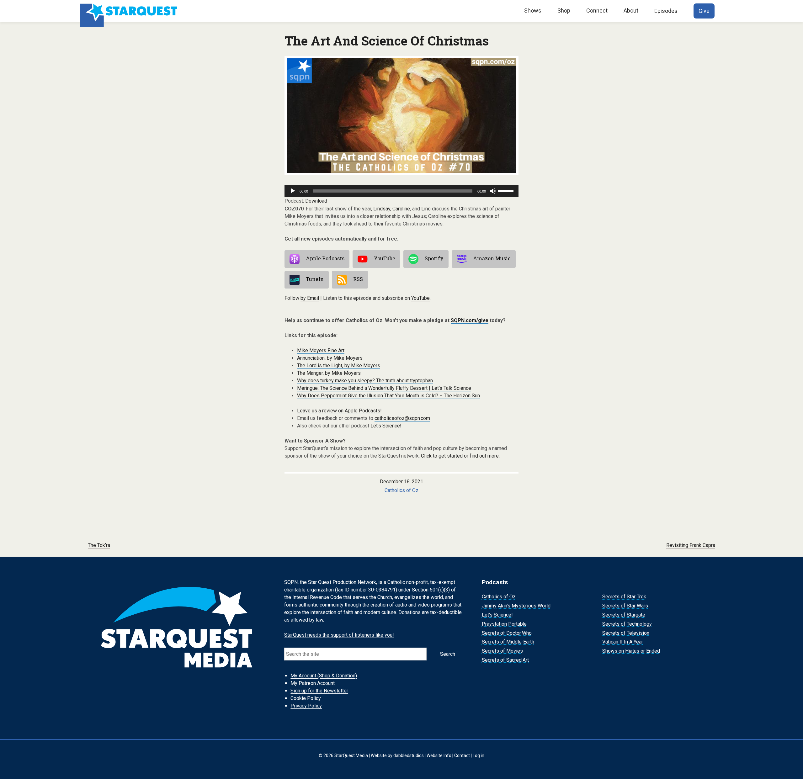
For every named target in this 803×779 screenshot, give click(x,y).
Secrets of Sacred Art (505, 660)
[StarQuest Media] (129, 11)
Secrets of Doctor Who (507, 633)
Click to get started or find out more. (460, 456)
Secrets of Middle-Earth (508, 642)
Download (316, 201)
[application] (401, 191)
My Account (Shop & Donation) (323, 676)
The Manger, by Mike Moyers (329, 373)
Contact (462, 755)
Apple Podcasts (325, 258)
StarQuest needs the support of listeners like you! (339, 635)
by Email (309, 298)
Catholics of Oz (401, 490)
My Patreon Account (312, 683)
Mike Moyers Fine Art (320, 350)
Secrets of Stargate (623, 615)
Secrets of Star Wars (625, 606)
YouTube (384, 258)
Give (704, 11)
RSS (358, 279)
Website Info (439, 755)
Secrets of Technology (627, 624)
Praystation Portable (504, 624)
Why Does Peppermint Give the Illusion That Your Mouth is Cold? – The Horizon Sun (388, 396)
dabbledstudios (408, 755)
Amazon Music (492, 258)
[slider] (506, 190)
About (631, 10)
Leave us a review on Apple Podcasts (338, 411)
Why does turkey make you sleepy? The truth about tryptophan (365, 381)
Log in (478, 755)
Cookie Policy (305, 698)
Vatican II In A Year (622, 642)
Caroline (401, 209)
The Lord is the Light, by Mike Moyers (338, 365)
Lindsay (381, 209)
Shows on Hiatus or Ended (631, 651)
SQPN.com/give (469, 320)
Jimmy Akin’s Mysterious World (516, 606)
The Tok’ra (99, 545)
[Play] (293, 191)
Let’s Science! (386, 426)
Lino (426, 209)
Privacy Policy (306, 706)
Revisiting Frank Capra (690, 545)
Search (447, 654)
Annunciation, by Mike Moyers (330, 358)
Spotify (434, 258)
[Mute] (493, 191)
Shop (563, 10)
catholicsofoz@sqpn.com (402, 418)
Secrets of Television (625, 633)
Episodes (666, 11)
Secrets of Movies (502, 651)
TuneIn (315, 279)
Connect (597, 10)
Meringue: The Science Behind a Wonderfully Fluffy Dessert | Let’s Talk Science (384, 388)
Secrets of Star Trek (624, 597)
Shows (532, 10)
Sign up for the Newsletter (319, 691)
